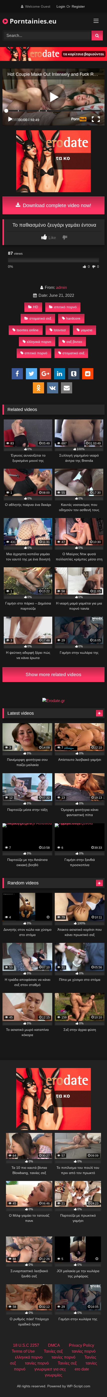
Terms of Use (23, 1351)
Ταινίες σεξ (53, 1351)
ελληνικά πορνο (39, 342)
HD (35, 307)
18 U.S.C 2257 (26, 1345)
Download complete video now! (56, 205)
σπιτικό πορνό (65, 307)
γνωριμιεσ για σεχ (50, 1369)
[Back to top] (91, 1382)
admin (61, 287)
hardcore (73, 318)
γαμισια (86, 330)
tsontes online (28, 330)
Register (78, 6)
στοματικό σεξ (40, 318)
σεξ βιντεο (74, 342)
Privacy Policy (81, 1345)
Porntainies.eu (32, 21)
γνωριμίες (53, 1375)
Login (60, 6)
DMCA (54, 1345)
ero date (82, 1369)
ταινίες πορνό (84, 1351)
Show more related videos (53, 674)
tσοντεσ (60, 330)
